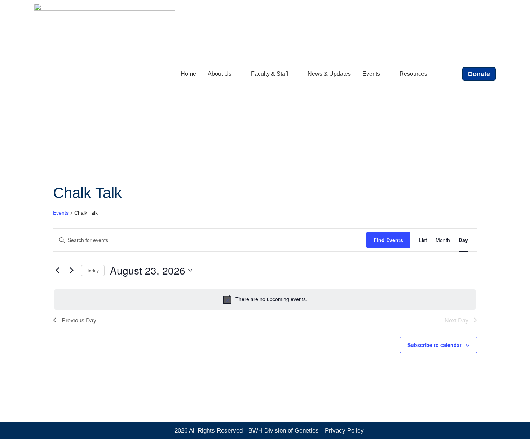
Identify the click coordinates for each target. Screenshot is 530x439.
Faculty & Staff (269, 74)
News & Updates (329, 74)
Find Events (388, 239)
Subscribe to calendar (434, 344)
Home (188, 74)
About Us (219, 74)
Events (371, 74)
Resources (413, 74)
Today (93, 270)
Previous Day (79, 320)
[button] (450, 74)
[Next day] (71, 270)
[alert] (265, 299)
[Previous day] (57, 270)
